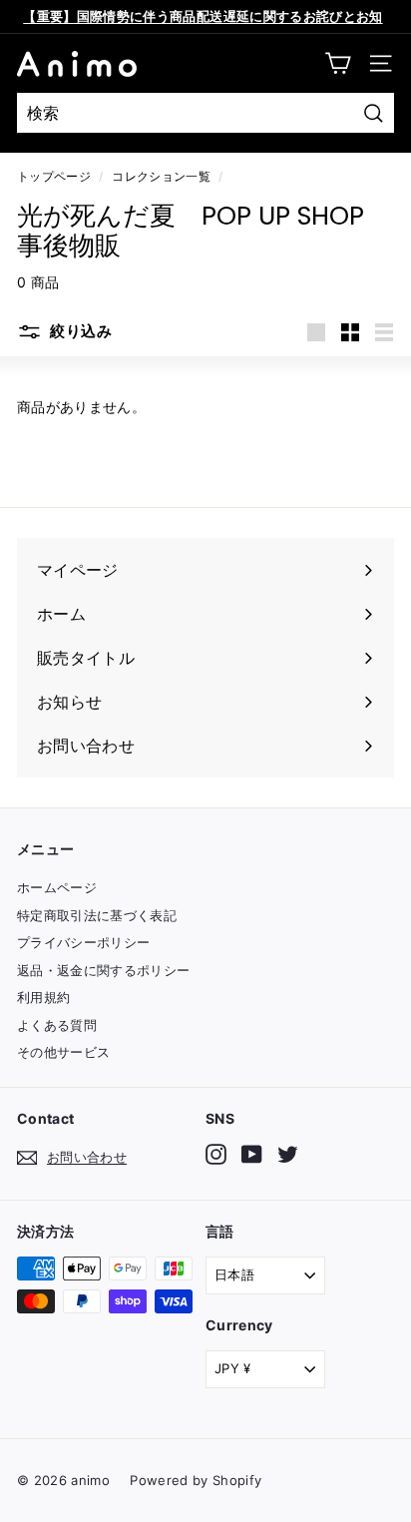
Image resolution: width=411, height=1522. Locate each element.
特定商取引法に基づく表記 (97, 915)
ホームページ (57, 887)
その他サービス (63, 1052)
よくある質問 (57, 1025)
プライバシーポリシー (84, 942)
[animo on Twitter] (287, 1154)
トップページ (54, 176)
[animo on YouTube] (251, 1154)
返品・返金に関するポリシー (104, 970)
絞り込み (79, 330)
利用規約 (43, 997)
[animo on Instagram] (216, 1154)
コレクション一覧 (161, 176)
